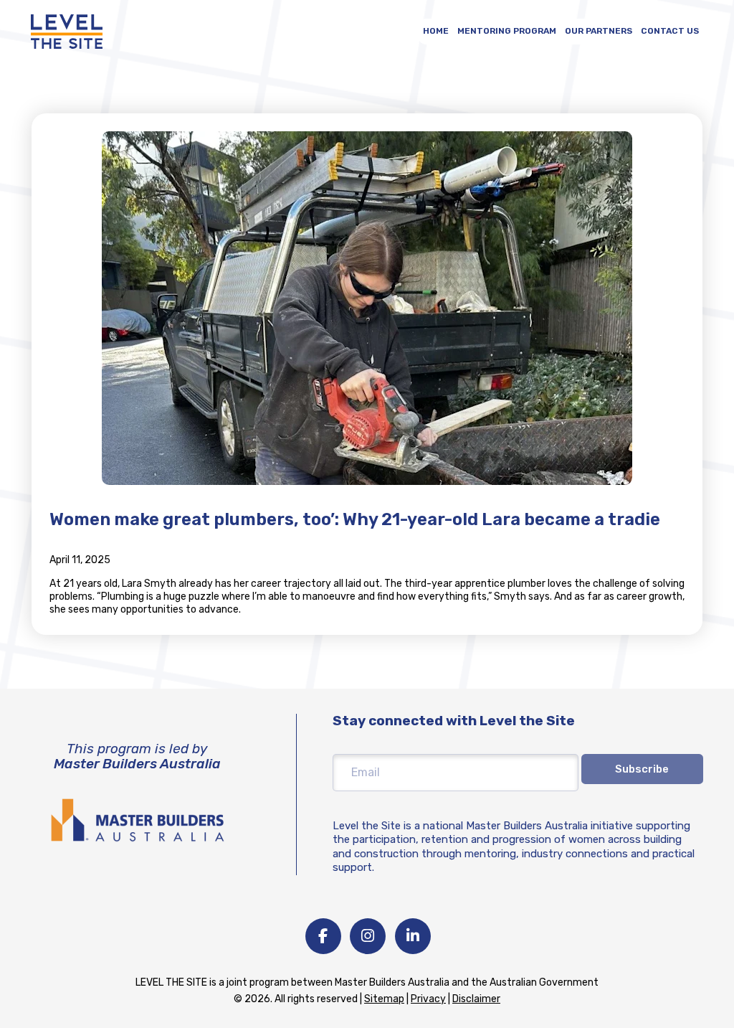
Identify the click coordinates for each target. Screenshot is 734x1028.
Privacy (428, 999)
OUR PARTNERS (598, 31)
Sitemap (384, 999)
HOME (436, 31)
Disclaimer (476, 999)
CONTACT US (670, 31)
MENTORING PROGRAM (506, 31)
